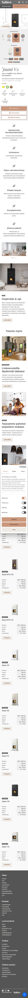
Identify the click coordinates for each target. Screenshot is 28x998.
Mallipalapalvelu (7, 933)
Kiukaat (5, 901)
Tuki (3, 895)
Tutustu (7, 547)
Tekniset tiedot (6, 6)
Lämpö (4, 948)
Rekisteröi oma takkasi (9, 974)
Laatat (4, 926)
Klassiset (4, 887)
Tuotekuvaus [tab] (15, 108)
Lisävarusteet (6, 909)
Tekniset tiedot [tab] (15, 113)
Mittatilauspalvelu (7, 893)
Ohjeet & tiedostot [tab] (15, 117)
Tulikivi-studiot (8, 965)
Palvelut (4, 913)
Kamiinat (4, 889)
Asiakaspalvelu (6, 935)
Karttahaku (5, 968)
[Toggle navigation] (26, 2)
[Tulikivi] (8, 2)
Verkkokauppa (6, 972)
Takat (4, 875)
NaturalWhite (10, 54)
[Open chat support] (24, 994)
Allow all (14, 519)
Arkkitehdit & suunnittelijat (10, 950)
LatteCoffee (9, 40)
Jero (3, 881)
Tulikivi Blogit (6, 959)
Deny (14, 529)
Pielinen (4, 883)
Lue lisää (4, 83)
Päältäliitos (16, 62)
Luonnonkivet (8, 921)
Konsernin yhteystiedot (9, 954)
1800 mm (16, 59)
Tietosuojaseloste (6, 992)
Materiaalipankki (7, 957)
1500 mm (11, 59)
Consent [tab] (5, 471)
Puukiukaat (5, 907)
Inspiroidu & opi (7, 911)
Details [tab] (14, 471)
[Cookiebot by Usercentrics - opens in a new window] (19, 467)
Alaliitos (10, 62)
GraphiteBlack (17, 54)
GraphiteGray (16, 40)
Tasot (3, 924)
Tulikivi (5, 941)
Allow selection (14, 524)
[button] (23, 2)
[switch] (24, 503)
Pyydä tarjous (20, 6)
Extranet (4, 976)
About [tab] (23, 471)
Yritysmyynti (5, 970)
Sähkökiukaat (6, 904)
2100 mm (21, 59)
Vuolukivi (4, 944)
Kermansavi (5, 885)
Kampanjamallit (6, 891)
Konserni (4, 952)
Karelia (4, 878)
